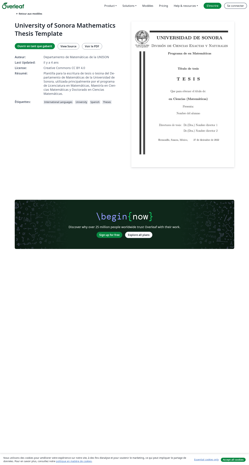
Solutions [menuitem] (128, 6)
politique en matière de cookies (74, 461)
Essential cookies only (206, 459)
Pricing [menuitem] (163, 6)
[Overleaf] (13, 6)
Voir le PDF (92, 46)
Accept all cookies (233, 459)
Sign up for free (109, 235)
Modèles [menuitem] (147, 6)
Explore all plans (139, 235)
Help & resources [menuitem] (185, 6)
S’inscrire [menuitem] (212, 6)
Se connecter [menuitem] (235, 6)
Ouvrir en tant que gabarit (34, 46)
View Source (68, 46)
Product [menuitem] (109, 6)
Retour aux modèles (28, 13)
